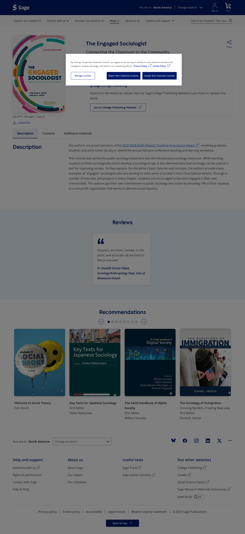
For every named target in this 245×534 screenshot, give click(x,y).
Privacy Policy (141, 66)
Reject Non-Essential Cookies (123, 75)
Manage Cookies (83, 75)
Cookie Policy (159, 66)
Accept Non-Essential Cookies (159, 75)
